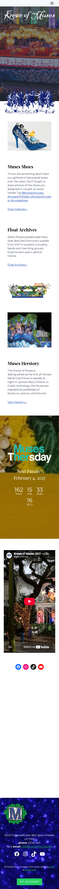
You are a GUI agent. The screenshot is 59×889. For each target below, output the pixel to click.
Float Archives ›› (17, 264)
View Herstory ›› (17, 402)
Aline (52, 867)
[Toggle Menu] (52, 3)
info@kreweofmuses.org (37, 846)
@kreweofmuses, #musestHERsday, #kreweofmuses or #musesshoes (29, 196)
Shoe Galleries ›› (18, 209)
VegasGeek (30, 870)
